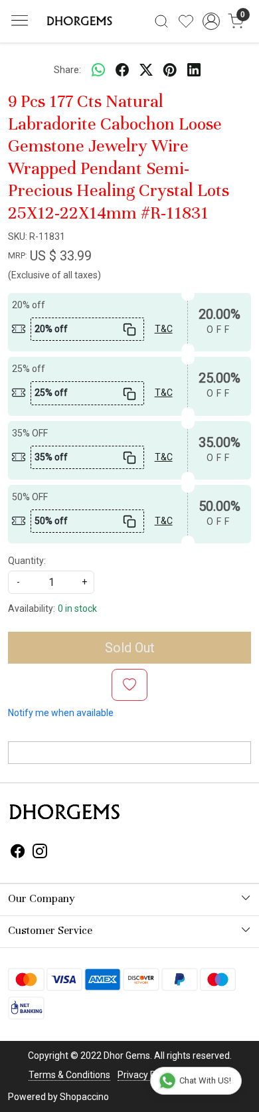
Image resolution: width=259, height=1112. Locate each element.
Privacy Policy (146, 1074)
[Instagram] (40, 853)
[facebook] (122, 69)
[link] (161, 21)
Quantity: (27, 560)
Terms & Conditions (69, 1074)
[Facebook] (18, 853)
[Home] (78, 21)
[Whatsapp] (98, 69)
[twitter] (146, 69)
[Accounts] (211, 21)
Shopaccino (84, 1096)
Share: (67, 69)
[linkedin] (194, 69)
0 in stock (77, 608)
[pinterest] (170, 69)
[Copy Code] (129, 329)
